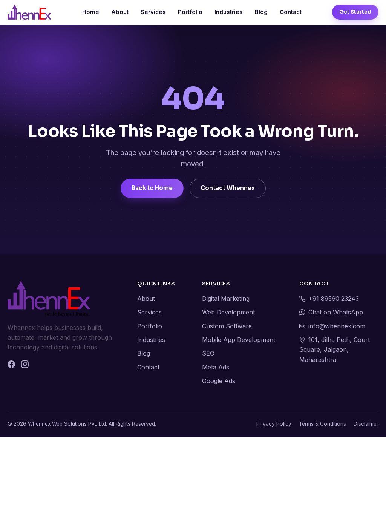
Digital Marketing (226, 298)
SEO (208, 353)
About (120, 12)
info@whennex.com (336, 326)
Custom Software (227, 326)
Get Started (355, 12)
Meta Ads (215, 367)
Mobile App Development (238, 339)
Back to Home (152, 188)
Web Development (228, 312)
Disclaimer (366, 424)
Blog (261, 12)
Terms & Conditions (322, 424)
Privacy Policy (273, 424)
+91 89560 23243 (333, 298)
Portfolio (190, 12)
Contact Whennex (228, 188)
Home (90, 12)
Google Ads (218, 381)
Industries (228, 12)
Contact (291, 12)
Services (153, 12)
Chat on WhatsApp (335, 312)
